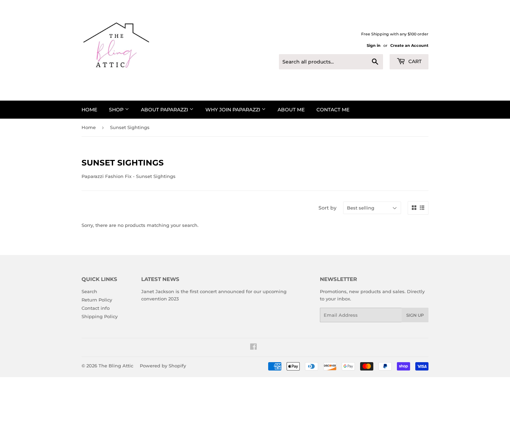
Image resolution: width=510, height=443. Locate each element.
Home (89, 110)
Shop (117, 110)
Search (89, 291)
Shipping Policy (100, 316)
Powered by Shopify (163, 365)
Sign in (374, 45)
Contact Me (332, 110)
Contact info (96, 308)
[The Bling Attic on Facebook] (253, 347)
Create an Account (409, 45)
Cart (414, 61)
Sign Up (415, 315)
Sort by (327, 208)
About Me (291, 110)
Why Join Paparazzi (233, 110)
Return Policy (97, 300)
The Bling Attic (116, 365)
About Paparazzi (165, 110)
